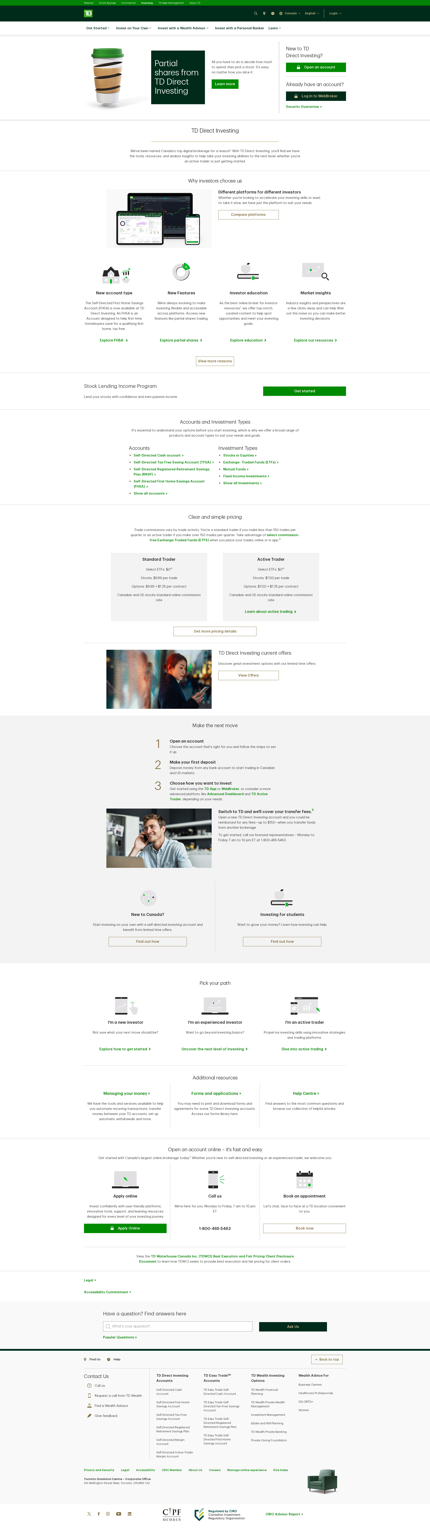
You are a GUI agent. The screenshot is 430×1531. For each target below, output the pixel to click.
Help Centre (304, 1093)
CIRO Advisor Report (283, 1514)
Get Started (96, 28)
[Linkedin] (129, 1514)
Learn (273, 28)
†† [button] (171, 569)
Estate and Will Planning (267, 1423)
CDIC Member (172, 1470)
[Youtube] (118, 1514)
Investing (147, 3)
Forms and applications (214, 1093)
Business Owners (310, 1384)
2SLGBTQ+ (306, 1401)
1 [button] (230, 150)
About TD (194, 3)
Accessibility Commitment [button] (106, 1292)
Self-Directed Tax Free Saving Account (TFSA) (172, 462)
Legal (125, 1470)
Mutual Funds (234, 469)
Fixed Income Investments (245, 476)
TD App (210, 789)
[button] (256, 13)
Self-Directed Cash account (157, 455)
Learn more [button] (225, 84)
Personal (88, 3)
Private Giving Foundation (269, 1440)
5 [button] (313, 809)
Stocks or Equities (238, 455)
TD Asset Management (171, 3)
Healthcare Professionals (316, 1393)
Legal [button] (88, 1280)
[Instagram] (108, 1514)
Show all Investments (241, 483)
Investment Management (268, 1414)
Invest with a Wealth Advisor (181, 28)
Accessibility (145, 1470)
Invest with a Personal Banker (239, 28)
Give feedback (106, 1416)
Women (304, 1410)
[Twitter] (89, 1514)
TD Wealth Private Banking (269, 1431)
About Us (195, 1470)
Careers (215, 1470)
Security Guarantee (302, 106)
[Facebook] (98, 1514)
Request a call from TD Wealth (118, 1395)
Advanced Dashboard (225, 794)
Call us (100, 1385)
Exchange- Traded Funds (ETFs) (249, 462)
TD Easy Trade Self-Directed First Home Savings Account (217, 1439)
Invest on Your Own (132, 28)
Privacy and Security (99, 1470)
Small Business (107, 3)
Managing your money (125, 1093)
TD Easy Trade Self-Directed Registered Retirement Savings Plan (220, 1422)
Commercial (128, 3)
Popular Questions (119, 1337)
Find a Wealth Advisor (111, 1406)
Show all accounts (149, 493)
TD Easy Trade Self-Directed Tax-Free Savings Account (221, 1406)
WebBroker (230, 789)
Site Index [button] (280, 1470)
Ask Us (293, 1327)
